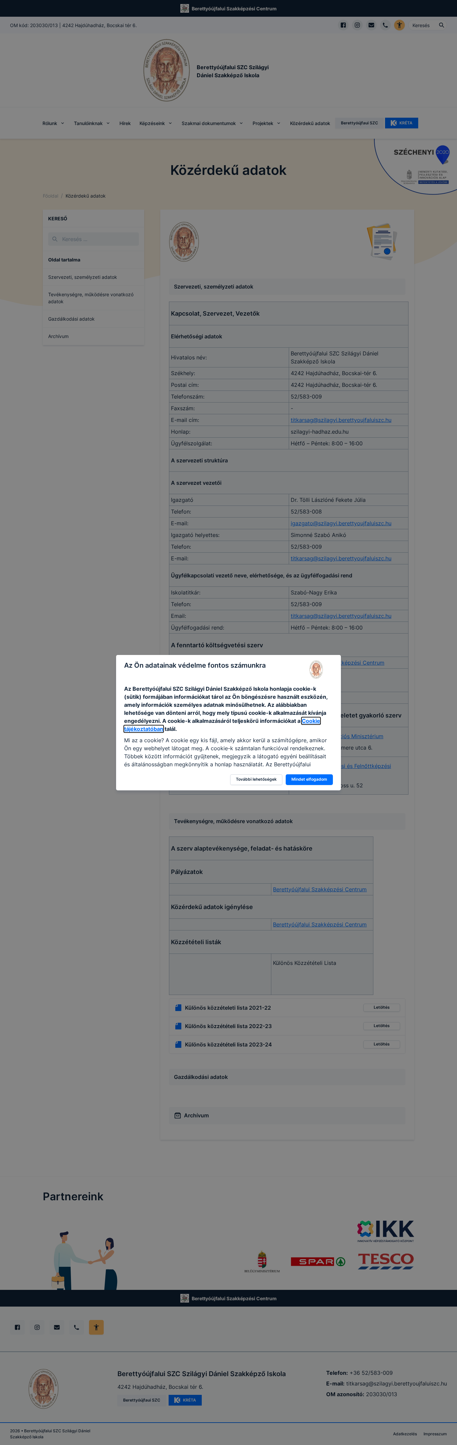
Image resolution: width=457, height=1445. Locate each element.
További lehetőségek (256, 779)
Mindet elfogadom (309, 779)
